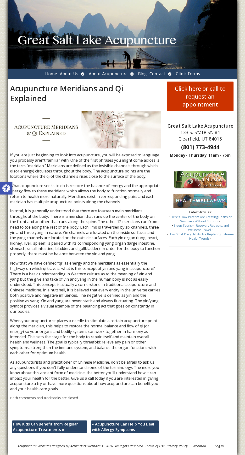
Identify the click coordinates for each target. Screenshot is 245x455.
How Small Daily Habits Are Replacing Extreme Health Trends (201, 236)
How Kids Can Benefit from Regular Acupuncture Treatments (45, 426)
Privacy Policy (177, 446)
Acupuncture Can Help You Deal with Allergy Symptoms (123, 426)
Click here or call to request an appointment (200, 96)
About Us (69, 74)
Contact (157, 74)
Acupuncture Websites (34, 446)
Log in (219, 446)
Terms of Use (155, 446)
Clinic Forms (188, 74)
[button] (6, 188)
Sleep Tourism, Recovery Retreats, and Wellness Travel (201, 227)
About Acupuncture (108, 74)
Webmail (199, 446)
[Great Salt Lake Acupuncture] (122, 34)
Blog (142, 74)
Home (51, 74)
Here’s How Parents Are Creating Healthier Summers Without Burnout (201, 219)
